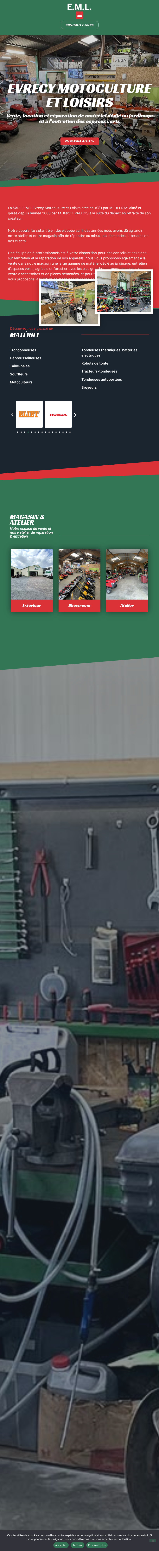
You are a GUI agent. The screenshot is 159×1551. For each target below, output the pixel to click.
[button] (79, 15)
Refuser (77, 1545)
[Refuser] (152, 1540)
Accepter (61, 1545)
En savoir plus (97, 1545)
